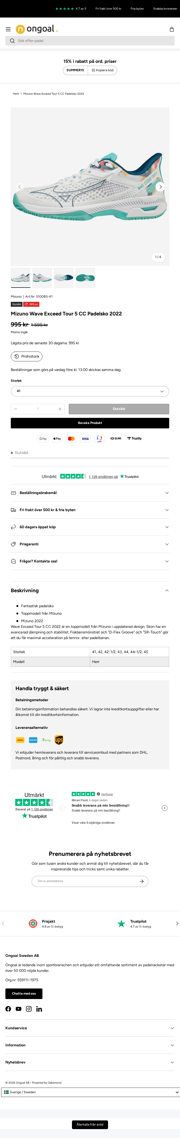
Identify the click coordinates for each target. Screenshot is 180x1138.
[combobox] (90, 40)
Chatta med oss (24, 994)
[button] (172, 29)
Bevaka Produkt (90, 423)
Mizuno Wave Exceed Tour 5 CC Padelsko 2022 (53, 93)
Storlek (16, 381)
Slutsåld (119, 409)
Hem (16, 93)
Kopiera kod (104, 70)
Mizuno (16, 297)
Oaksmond (54, 1082)
